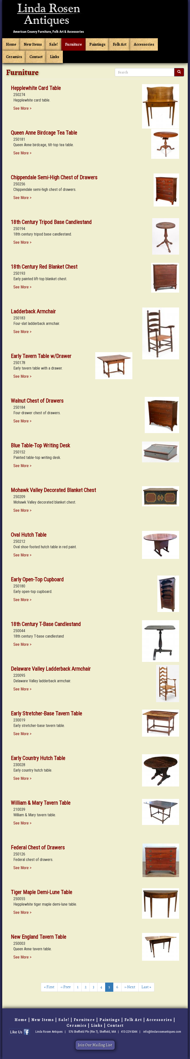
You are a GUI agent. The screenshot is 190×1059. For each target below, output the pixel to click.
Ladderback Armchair (33, 311)
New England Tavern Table (38, 937)
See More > (22, 108)
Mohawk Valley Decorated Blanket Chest (53, 490)
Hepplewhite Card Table (36, 88)
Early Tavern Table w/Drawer (41, 356)
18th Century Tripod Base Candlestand (51, 222)
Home (11, 44)
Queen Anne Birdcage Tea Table (44, 133)
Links (54, 57)
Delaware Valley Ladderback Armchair (51, 669)
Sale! (53, 44)
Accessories (144, 44)
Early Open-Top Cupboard (37, 579)
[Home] (48, 18)
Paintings (97, 44)
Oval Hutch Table (29, 535)
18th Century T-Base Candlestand (46, 624)
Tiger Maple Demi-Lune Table (41, 892)
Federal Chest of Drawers (38, 847)
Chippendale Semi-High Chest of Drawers (54, 177)
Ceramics (14, 57)
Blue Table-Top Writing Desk (40, 445)
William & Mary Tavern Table (41, 803)
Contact (36, 57)
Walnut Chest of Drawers (37, 401)
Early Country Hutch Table (38, 758)
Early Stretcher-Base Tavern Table (46, 713)
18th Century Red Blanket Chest (44, 267)
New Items (33, 44)
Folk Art (119, 44)
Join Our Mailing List (95, 1045)
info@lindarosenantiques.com (162, 1031)
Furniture (73, 44)
